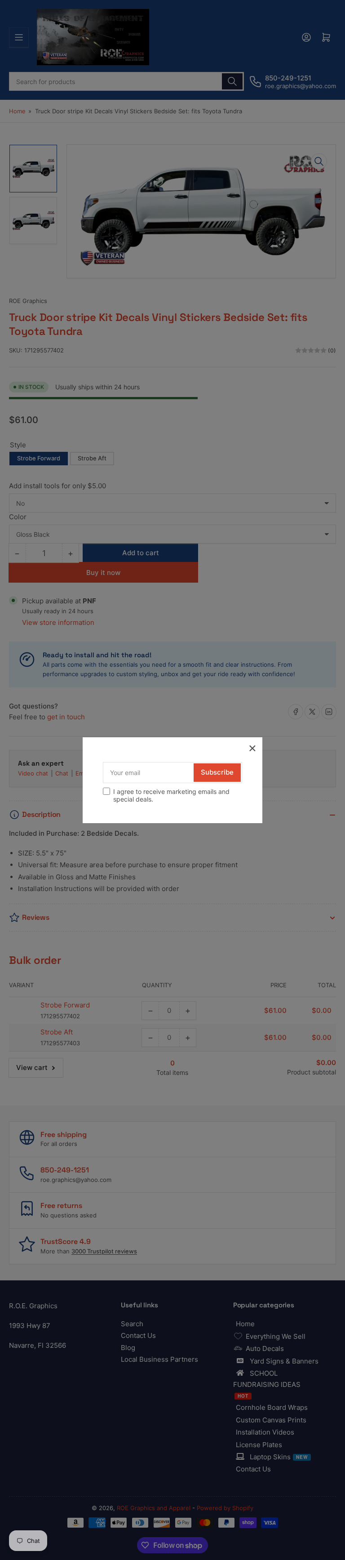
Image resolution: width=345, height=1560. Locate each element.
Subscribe (217, 772)
